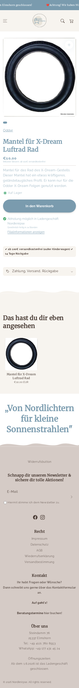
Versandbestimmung (39, 562)
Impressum (39, 538)
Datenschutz (40, 544)
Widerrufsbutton (39, 461)
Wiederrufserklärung (39, 556)
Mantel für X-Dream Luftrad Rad (21, 376)
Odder (8, 130)
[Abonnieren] (71, 496)
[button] (5, 20)
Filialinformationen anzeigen (26, 232)
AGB (39, 550)
